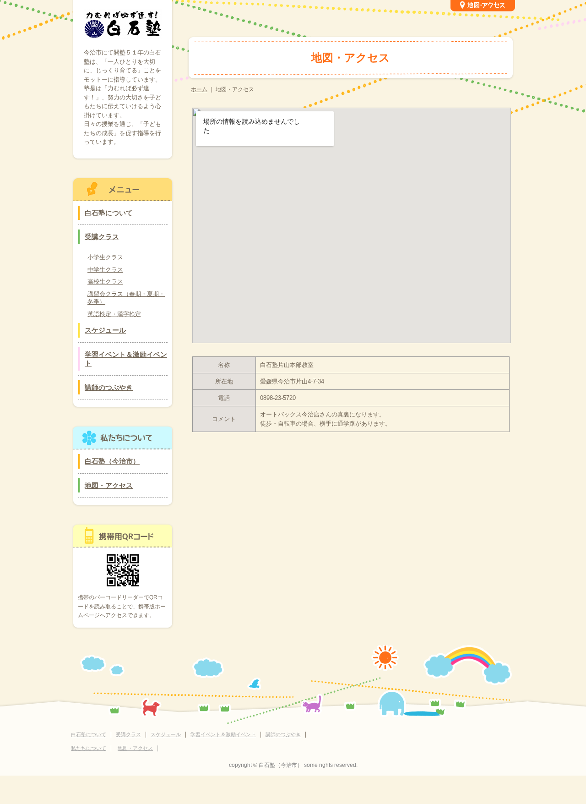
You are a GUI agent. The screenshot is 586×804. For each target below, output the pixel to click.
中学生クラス (105, 269)
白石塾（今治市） (112, 461)
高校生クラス (105, 281)
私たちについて (88, 748)
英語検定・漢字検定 (114, 314)
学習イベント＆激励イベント (126, 358)
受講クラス (102, 237)
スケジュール (105, 330)
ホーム (199, 89)
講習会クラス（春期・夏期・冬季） (126, 297)
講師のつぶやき (109, 387)
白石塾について (109, 213)
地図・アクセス (109, 485)
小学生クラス (105, 257)
